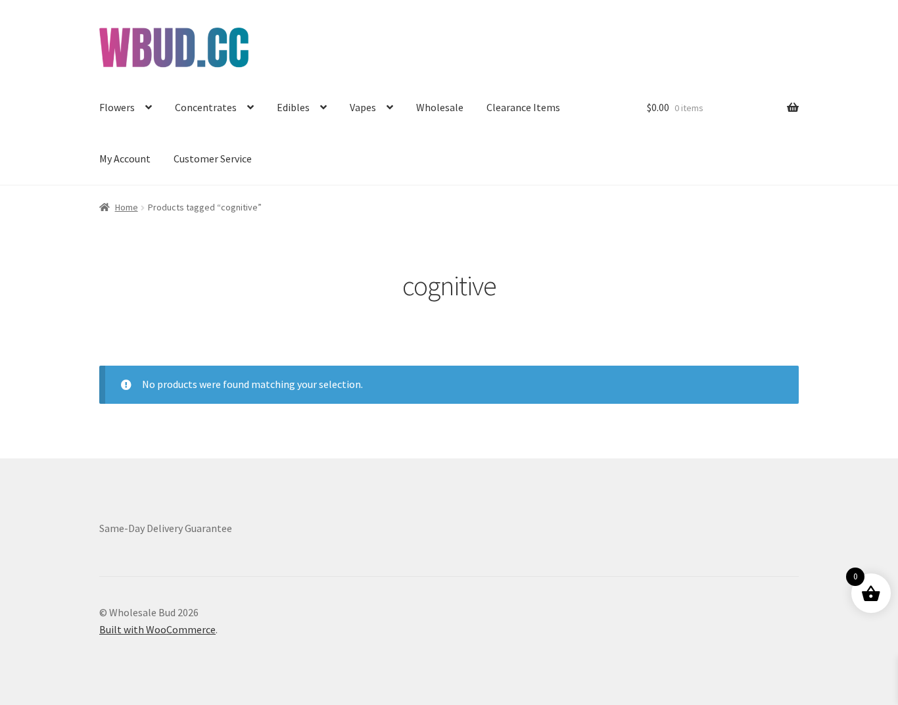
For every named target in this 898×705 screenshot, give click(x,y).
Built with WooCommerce (157, 629)
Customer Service (213, 158)
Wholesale (439, 107)
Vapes (363, 107)
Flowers (117, 107)
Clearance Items (523, 107)
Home (126, 207)
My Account (125, 158)
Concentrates (206, 107)
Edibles (293, 107)
